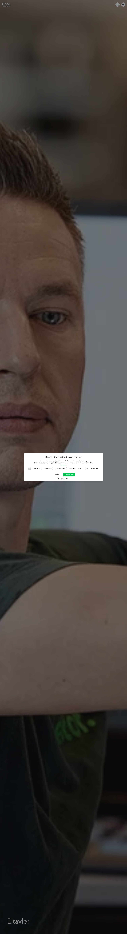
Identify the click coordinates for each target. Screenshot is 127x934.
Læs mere (63, 465)
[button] (63, 479)
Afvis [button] (57, 475)
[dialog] (63, 467)
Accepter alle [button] (68, 475)
